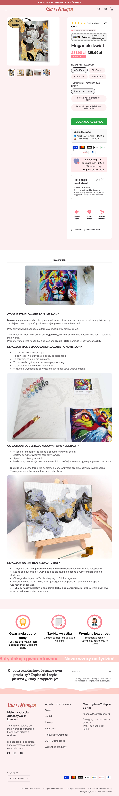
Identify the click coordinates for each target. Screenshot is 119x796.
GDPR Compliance (55, 740)
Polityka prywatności (56, 734)
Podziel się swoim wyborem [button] (88, 229)
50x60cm (97, 70)
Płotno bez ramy (83, 91)
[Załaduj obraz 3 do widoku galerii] (29, 72)
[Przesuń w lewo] (98, 179)
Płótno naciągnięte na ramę (89, 98)
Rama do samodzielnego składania (89, 107)
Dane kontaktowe (104, 792)
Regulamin (50, 728)
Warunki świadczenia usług (100, 789)
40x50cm (79, 70)
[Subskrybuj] (110, 671)
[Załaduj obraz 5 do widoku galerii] (46, 72)
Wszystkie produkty (55, 746)
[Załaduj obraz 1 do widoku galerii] (11, 72)
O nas (48, 710)
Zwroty (49, 722)
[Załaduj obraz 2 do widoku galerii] (20, 72)
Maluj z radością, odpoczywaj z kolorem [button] (18, 716)
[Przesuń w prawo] (102, 179)
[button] (6, 9)
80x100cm (97, 76)
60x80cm (79, 76)
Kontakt (49, 716)
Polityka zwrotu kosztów (54, 789)
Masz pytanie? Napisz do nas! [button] (97, 705)
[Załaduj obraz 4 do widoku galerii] (38, 72)
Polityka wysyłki (87, 792)
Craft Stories (34, 789)
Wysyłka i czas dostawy (58, 704)
